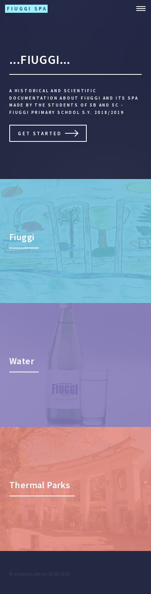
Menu (138, 8)
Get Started (40, 133)
